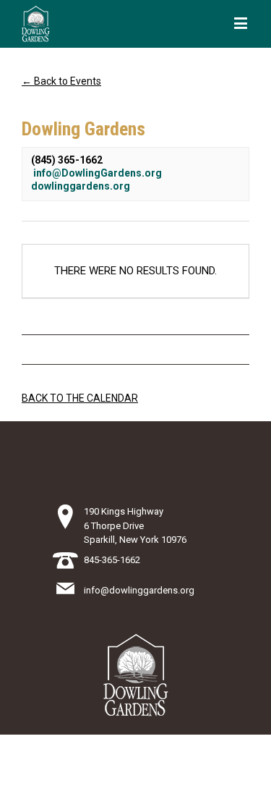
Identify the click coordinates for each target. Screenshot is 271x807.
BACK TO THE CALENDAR (80, 398)
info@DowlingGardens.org (97, 173)
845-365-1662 (112, 559)
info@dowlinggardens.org (139, 590)
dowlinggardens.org (80, 186)
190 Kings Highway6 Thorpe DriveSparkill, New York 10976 (135, 525)
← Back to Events (61, 81)
